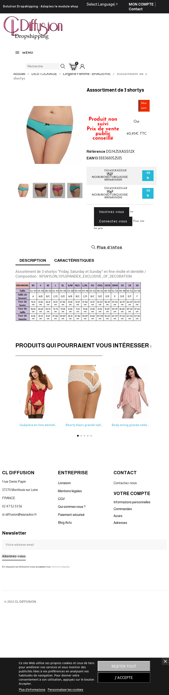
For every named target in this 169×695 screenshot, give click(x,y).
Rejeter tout (123, 666)
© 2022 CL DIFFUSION (20, 601)
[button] (20, 135)
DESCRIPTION (33, 260)
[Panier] (73, 66)
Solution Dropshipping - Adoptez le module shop (40, 6)
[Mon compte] (82, 66)
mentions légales (60, 566)
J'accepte (124, 677)
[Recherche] (63, 66)
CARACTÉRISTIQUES (74, 260)
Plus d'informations (32, 689)
